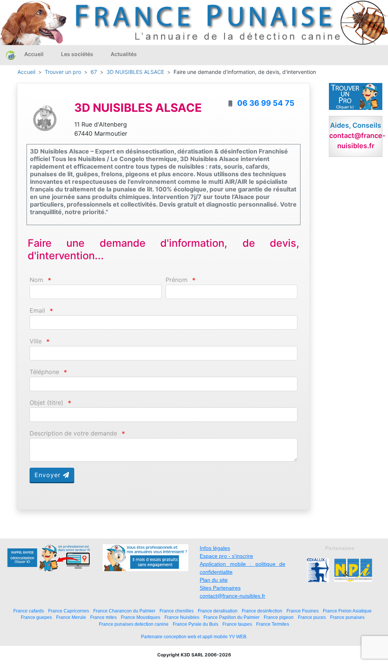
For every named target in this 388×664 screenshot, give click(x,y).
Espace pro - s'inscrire (226, 556)
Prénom (177, 280)
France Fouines (302, 610)
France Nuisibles (181, 617)
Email (37, 310)
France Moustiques (140, 617)
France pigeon (279, 617)
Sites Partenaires (220, 588)
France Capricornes (68, 610)
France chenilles (177, 610)
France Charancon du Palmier (124, 610)
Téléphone (44, 372)
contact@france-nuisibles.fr (232, 596)
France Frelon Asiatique (347, 610)
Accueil (34, 54)
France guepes (36, 617)
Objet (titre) (46, 403)
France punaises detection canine (134, 624)
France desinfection (262, 610)
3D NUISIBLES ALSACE (135, 72)
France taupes (237, 624)
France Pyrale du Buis (195, 624)
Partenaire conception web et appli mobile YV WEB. (194, 636)
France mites (103, 617)
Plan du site (214, 580)
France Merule (71, 617)
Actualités (124, 54)
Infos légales (215, 548)
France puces (312, 617)
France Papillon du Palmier (231, 617)
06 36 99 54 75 (265, 103)
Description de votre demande (73, 433)
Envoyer (48, 475)
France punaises (347, 617)
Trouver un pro (63, 72)
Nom (36, 280)
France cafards (28, 610)
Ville (36, 341)
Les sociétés (77, 54)
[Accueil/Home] (11, 55)
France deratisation (218, 610)
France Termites (272, 624)
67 (94, 72)
